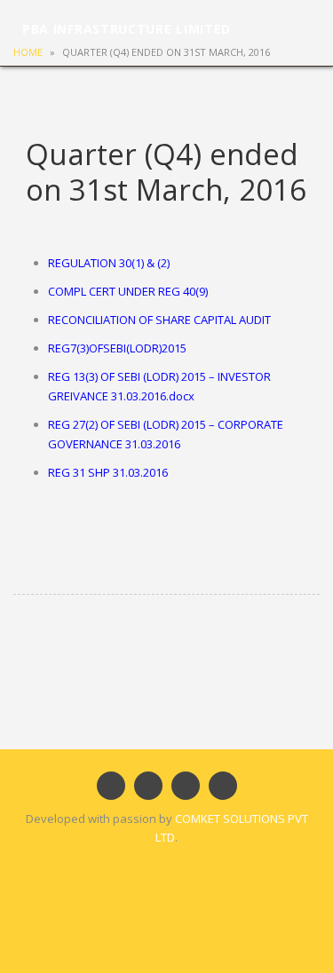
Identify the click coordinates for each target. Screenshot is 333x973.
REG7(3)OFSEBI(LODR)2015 (117, 348)
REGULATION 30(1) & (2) (109, 263)
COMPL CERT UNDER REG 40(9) (128, 291)
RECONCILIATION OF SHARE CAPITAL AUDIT (159, 320)
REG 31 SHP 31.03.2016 (108, 472)
